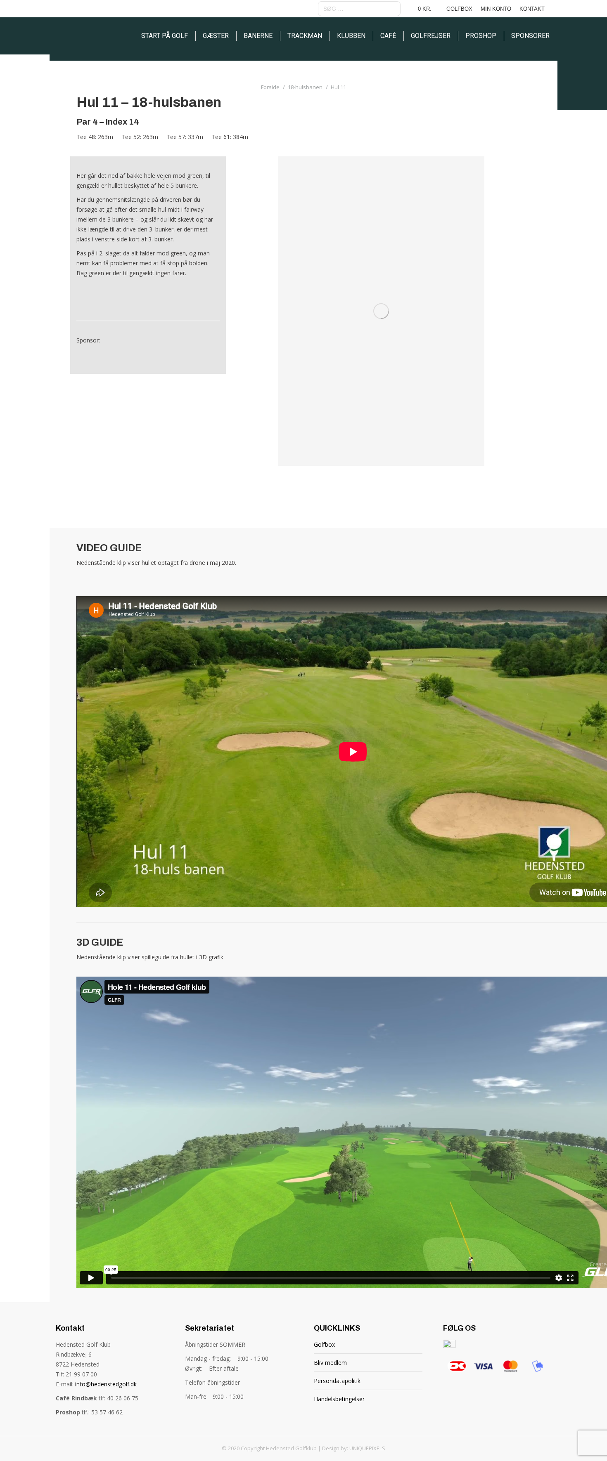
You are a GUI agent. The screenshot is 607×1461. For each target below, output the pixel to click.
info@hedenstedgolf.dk (106, 1384)
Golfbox (324, 1344)
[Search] (393, 8)
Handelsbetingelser (339, 1399)
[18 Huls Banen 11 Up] (381, 311)
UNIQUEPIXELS (367, 1448)
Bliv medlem (330, 1363)
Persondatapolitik (337, 1381)
